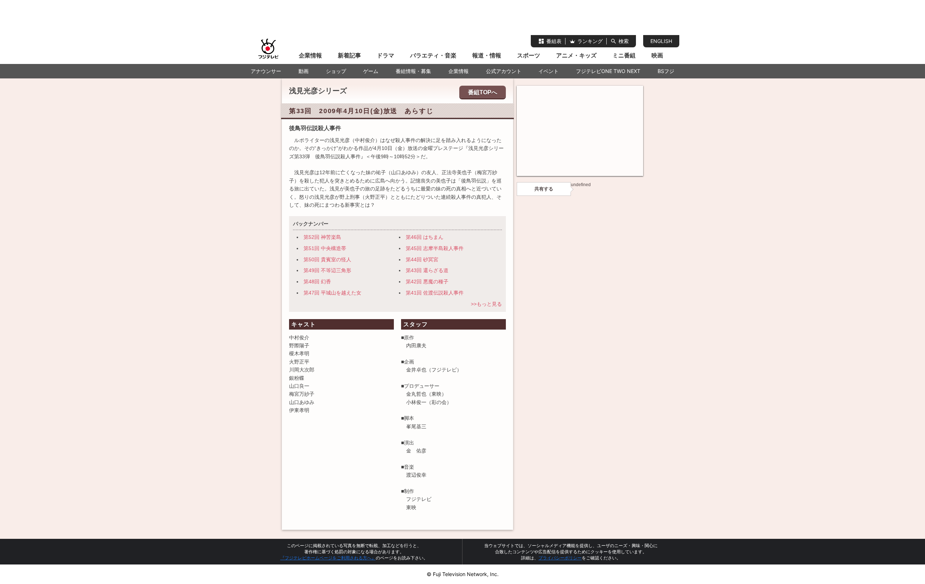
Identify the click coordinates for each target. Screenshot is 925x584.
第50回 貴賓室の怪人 (327, 259)
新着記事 (349, 55)
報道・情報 (486, 55)
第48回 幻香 (317, 281)
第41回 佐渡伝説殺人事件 (435, 293)
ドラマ (385, 55)
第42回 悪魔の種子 (427, 281)
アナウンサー (266, 71)
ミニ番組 (624, 55)
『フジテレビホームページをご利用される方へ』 (328, 558)
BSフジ (666, 71)
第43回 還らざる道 (427, 270)
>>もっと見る (486, 304)
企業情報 (310, 55)
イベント (548, 71)
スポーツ (528, 55)
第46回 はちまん (424, 237)
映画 (657, 55)
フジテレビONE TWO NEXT (608, 71)
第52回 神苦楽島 (322, 237)
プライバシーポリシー (560, 558)
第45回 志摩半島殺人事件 (435, 248)
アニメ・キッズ (576, 55)
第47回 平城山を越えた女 (332, 293)
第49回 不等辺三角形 (327, 270)
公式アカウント (503, 71)
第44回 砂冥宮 (422, 259)
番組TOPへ (482, 92)
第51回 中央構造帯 (325, 248)
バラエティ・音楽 (433, 55)
